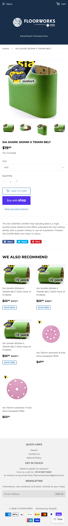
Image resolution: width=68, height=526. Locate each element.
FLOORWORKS (25, 508)
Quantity (7, 175)
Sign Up (60, 494)
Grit (4, 161)
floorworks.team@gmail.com (49, 475)
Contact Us (34, 454)
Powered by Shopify (46, 508)
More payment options (16, 209)
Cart (63, 4)
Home (5, 48)
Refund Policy (34, 457)
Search (34, 450)
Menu (9, 4)
